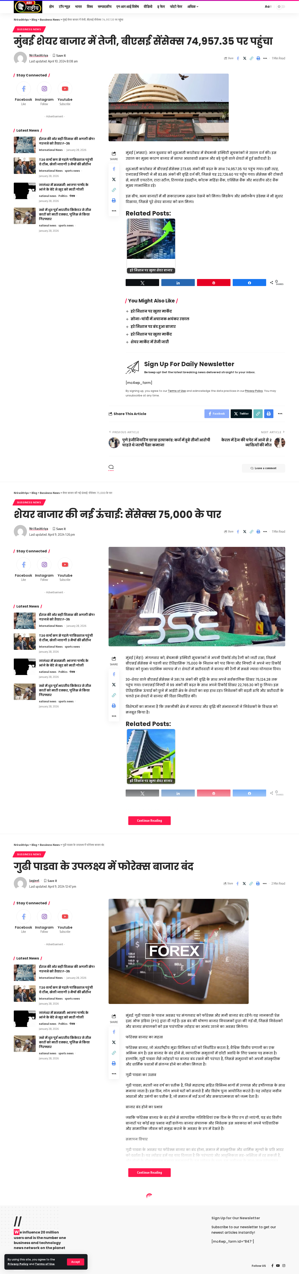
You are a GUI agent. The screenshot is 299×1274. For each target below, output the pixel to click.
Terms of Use (45, 1264)
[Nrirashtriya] (28, 6)
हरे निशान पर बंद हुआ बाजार (153, 326)
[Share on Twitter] (245, 58)
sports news (72, 170)
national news (47, 196)
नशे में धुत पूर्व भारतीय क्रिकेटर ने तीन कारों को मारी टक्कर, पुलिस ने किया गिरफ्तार (65, 214)
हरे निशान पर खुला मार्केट (151, 311)
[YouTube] (278, 1266)
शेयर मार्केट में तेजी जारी (150, 342)
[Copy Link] (251, 58)
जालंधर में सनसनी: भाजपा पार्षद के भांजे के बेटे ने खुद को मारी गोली (63, 187)
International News (51, 150)
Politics (62, 196)
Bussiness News (29, 29)
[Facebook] (23, 93)
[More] (265, 58)
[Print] (258, 58)
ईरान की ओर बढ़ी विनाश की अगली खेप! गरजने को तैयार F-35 (67, 141)
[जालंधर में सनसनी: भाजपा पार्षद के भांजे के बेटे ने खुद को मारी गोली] (25, 191)
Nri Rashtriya (38, 55)
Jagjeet (34, 880)
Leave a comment (265, 468)
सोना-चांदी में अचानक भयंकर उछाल (160, 319)
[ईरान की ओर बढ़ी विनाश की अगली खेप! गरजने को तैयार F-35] (25, 145)
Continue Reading (149, 820)
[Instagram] (44, 93)
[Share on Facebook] (238, 58)
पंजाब (72, 196)
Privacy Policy (18, 1264)
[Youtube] (65, 93)
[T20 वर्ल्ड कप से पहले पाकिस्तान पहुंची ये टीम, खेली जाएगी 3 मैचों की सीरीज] (25, 165)
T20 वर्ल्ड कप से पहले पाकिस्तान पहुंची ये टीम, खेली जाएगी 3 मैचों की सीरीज (66, 161)
